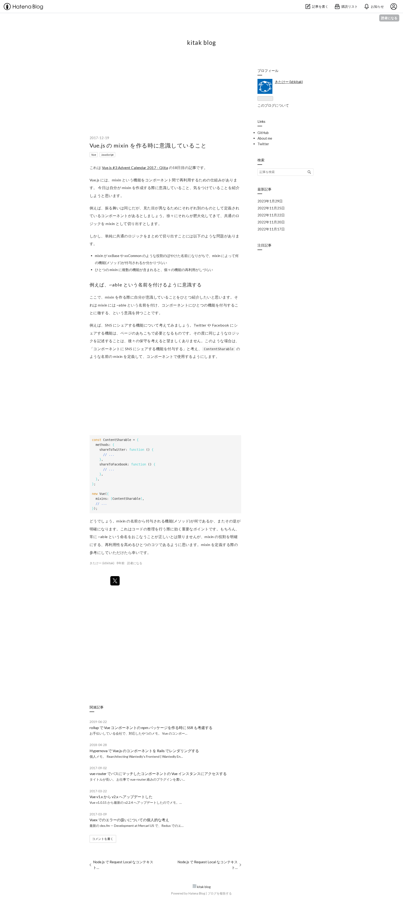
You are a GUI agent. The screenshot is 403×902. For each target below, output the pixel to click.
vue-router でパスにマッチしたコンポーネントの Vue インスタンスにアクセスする (158, 773)
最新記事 (264, 189)
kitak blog (201, 42)
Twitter (200, 325)
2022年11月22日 (271, 215)
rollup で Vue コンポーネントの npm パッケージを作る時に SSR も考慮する (151, 727)
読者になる (389, 18)
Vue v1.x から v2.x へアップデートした (121, 796)
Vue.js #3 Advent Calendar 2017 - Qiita (135, 167)
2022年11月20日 (271, 222)
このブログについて (273, 105)
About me (264, 138)
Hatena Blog (196, 893)
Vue (93, 154)
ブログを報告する (220, 893)
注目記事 (264, 245)
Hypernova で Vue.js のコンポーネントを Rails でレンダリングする (144, 750)
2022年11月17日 (271, 229)
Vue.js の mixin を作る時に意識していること (148, 145)
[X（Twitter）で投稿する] (115, 580)
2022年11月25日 (271, 208)
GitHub (263, 132)
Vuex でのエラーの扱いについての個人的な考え (129, 819)
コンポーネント (158, 180)
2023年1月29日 (270, 201)
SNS (108, 325)
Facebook (220, 325)
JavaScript (107, 154)
